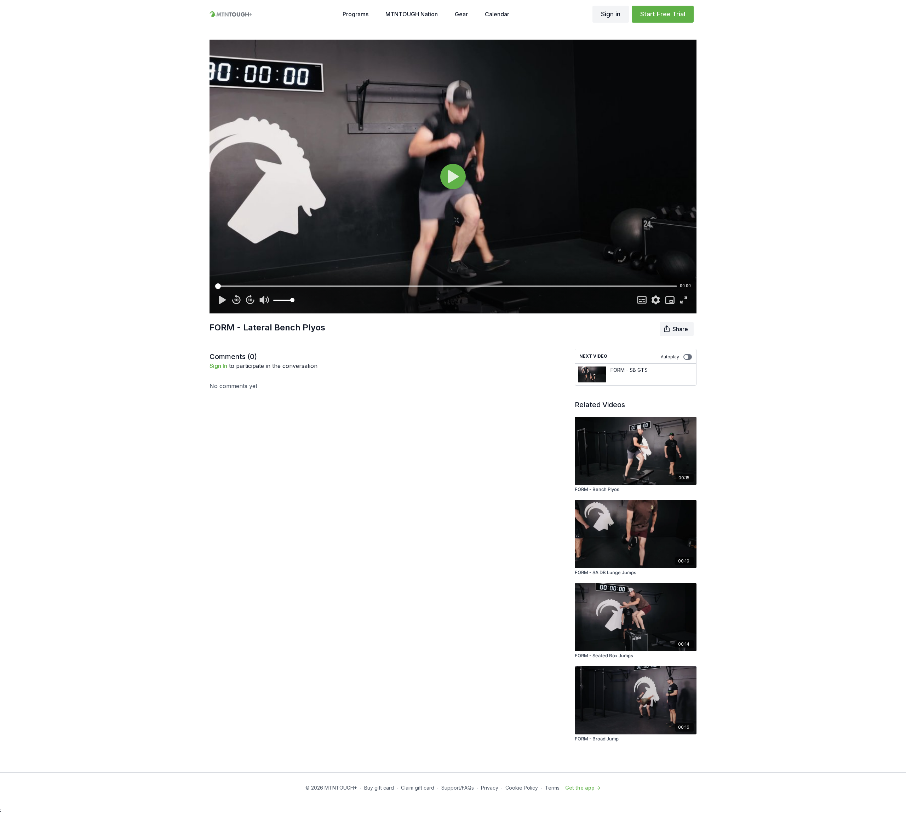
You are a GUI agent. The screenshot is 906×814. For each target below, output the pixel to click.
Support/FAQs (457, 788)
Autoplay (670, 356)
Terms (552, 788)
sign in (218, 365)
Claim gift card (417, 788)
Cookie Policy (521, 788)
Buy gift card (379, 788)
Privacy (489, 788)
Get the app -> (583, 788)
